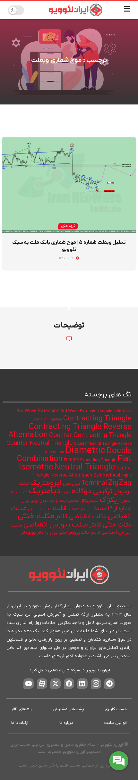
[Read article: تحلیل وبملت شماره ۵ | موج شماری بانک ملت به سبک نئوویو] (69, 185)
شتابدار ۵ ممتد (80, 509)
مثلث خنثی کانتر (110, 525)
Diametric (85, 451)
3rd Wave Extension (37, 411)
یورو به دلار (47, 532)
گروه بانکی (68, 226)
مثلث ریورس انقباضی (55, 524)
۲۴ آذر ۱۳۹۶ (67, 258)
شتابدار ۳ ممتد (113, 509)
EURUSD (71, 460)
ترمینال (123, 492)
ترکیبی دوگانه (92, 491)
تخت (23, 483)
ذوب (24, 492)
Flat (124, 459)
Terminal (94, 483)
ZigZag (120, 483)
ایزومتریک (45, 483)
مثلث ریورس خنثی (74, 532)
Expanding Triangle (98, 460)
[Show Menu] (127, 10)
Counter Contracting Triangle (90, 435)
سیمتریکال (89, 500)
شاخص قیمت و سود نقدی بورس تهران (50, 501)
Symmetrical (106, 475)
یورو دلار (28, 532)
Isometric (36, 467)
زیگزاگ (110, 500)
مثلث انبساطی (39, 509)
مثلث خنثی (36, 516)
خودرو (66, 492)
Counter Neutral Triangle (39, 443)
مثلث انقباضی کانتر (81, 516)
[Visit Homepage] (75, 10)
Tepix (126, 475)
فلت (59, 508)
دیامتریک (44, 491)
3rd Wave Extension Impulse (88, 411)
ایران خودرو (71, 484)
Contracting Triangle (97, 418)
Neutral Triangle (84, 467)
